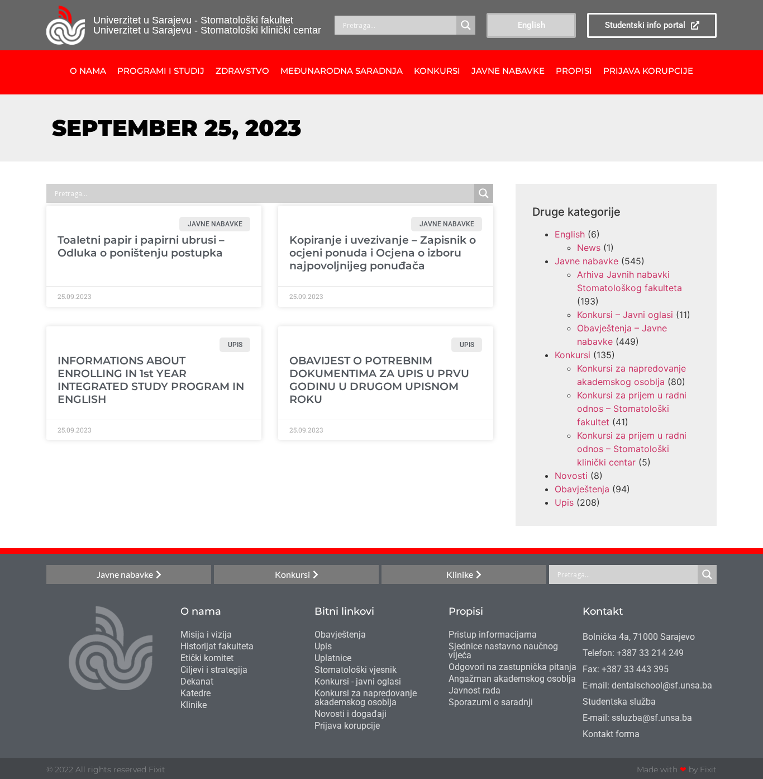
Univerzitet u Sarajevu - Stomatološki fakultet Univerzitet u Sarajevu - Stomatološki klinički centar (207, 25)
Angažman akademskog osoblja (512, 678)
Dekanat (196, 681)
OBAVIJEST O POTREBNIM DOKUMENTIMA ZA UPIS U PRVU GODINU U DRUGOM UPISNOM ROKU (379, 380)
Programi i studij (160, 70)
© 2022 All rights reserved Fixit (105, 769)
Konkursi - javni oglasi (357, 681)
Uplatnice (332, 658)
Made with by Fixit (677, 769)
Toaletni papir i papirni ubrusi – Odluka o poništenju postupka (141, 246)
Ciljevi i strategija (213, 669)
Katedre (195, 693)
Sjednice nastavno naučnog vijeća (503, 651)
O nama (88, 70)
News (588, 247)
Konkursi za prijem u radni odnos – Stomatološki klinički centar (631, 449)
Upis (564, 502)
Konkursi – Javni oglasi (625, 314)
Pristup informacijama (493, 634)
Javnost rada (474, 690)
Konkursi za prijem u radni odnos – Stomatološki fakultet (631, 409)
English (570, 234)
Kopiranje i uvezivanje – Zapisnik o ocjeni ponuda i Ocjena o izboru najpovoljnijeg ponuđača (382, 252)
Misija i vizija (206, 634)
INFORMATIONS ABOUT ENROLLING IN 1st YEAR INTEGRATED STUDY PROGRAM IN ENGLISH (151, 380)
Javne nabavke (508, 70)
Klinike (193, 705)
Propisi (574, 70)
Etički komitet (206, 658)
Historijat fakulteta (217, 646)
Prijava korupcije (648, 70)
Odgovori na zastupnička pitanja (512, 667)
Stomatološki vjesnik (355, 669)
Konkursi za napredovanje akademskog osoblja (365, 697)
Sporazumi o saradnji (491, 702)
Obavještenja (582, 489)
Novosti (571, 475)
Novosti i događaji (350, 714)
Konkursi (437, 70)
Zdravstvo (242, 70)
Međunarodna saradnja (341, 70)
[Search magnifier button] (465, 25)
